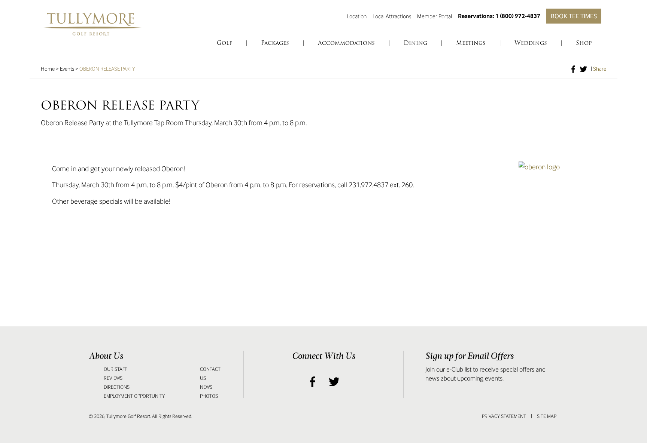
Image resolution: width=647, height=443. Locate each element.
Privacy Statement (504, 416)
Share (599, 69)
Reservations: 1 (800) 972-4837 (499, 15)
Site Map (546, 416)
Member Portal (434, 16)
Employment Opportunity (134, 396)
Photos (209, 396)
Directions (117, 387)
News (206, 387)
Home (48, 69)
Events (67, 69)
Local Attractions (392, 16)
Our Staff (115, 369)
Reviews (113, 378)
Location (357, 16)
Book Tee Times (574, 16)
